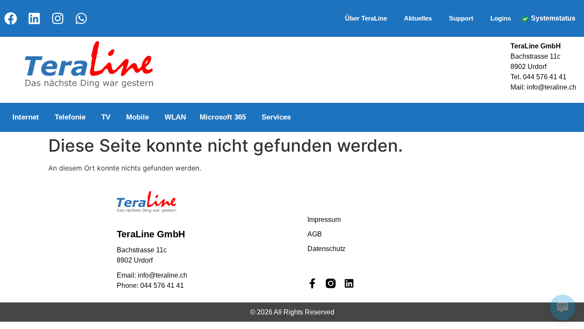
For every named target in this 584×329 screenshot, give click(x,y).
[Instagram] (57, 18)
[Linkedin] (34, 18)
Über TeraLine (366, 18)
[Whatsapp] (81, 18)
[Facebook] (10, 18)
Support (461, 18)
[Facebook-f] (312, 283)
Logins (500, 18)
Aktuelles (418, 18)
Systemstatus (553, 18)
